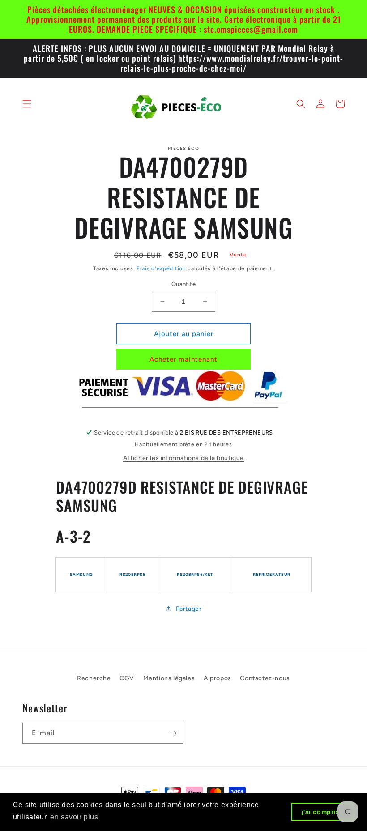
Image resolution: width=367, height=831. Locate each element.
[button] (27, 104)
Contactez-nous (265, 678)
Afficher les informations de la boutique (183, 458)
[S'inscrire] (173, 733)
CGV (126, 678)
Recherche (94, 678)
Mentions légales (169, 678)
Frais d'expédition (161, 268)
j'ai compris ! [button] (323, 811)
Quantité (183, 284)
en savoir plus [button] (74, 817)
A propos (217, 678)
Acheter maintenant (183, 359)
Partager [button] (189, 609)
